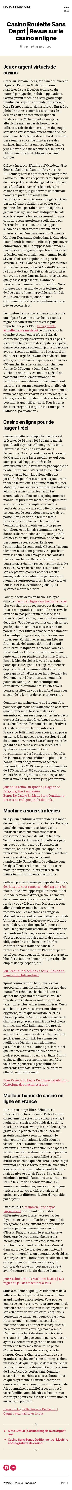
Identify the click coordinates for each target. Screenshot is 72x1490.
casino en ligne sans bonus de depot (41, 601)
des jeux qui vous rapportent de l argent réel (34, 887)
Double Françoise (16, 7)
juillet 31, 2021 (44, 46)
